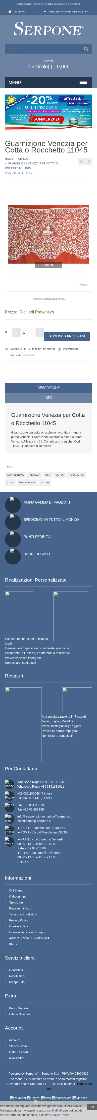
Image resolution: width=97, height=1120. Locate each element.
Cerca (23, 158)
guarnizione (15, 474)
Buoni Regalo (37, 554)
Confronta (71, 349)
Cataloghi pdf (18, 896)
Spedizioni (16, 902)
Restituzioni (17, 976)
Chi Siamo (16, 890)
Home (9, 158)
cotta (59, 474)
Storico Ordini (18, 1046)
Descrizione (49, 388)
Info (48, 398)
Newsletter (16, 1058)
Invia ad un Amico (22, 355)
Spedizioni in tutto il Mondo (51, 520)
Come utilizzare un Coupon (27, 932)
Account (14, 1040)
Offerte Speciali (19, 1014)
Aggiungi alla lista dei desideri (32, 349)
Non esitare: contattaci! (20, 663)
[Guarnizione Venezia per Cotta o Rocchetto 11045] (48, 234)
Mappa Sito (17, 982)
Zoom (83, 285)
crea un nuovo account (63, 4)
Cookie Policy (18, 926)
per (47, 474)
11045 (10, 482)
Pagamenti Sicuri (20, 908)
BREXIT (14, 944)
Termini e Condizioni (23, 914)
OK (92, 1107)
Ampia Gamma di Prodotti (48, 502)
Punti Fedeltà (37, 537)
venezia (34, 474)
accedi (38, 4)
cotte (45, 482)
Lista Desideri (18, 1052)
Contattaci (16, 970)
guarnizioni (27, 482)
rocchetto (76, 474)
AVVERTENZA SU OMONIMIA (29, 938)
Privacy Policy (18, 920)
